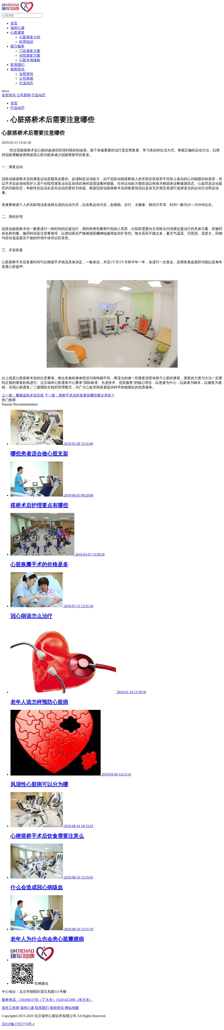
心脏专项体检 (29, 60)
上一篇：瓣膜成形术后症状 (23, 395)
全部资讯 (26, 74)
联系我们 (17, 65)
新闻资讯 (17, 69)
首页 (14, 23)
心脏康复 (17, 32)
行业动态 (26, 83)
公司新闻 (26, 78)
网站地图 (72, 1008)
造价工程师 (10, 1008)
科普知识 (26, 42)
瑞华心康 (17, 28)
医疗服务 (17, 46)
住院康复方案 (29, 55)
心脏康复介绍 (29, 37)
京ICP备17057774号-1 (18, 1024)
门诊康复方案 (29, 51)
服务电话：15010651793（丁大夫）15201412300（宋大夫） (47, 1000)
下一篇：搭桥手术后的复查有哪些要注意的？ (80, 395)
